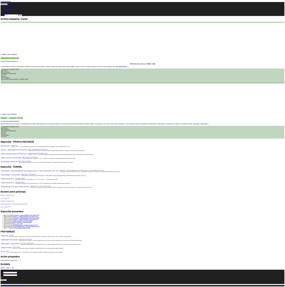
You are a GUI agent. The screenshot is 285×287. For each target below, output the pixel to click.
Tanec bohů (11, 235)
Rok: (2, 75)
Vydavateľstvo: (5, 73)
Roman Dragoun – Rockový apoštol (28, 174)
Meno (2, 272)
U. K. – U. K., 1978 (18, 223)
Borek (7, 267)
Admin (2, 267)
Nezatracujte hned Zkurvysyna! (25, 239)
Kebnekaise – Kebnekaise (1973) (7, 195)
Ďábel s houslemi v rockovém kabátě (29, 157)
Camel (8, 54)
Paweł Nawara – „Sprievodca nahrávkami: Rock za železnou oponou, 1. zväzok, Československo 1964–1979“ (82, 170)
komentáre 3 (16, 121)
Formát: (3, 76)
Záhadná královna (10, 58)
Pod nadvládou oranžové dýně (25, 161)
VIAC (122, 66)
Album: (14, 69)
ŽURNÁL (5, 9)
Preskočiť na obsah (13, 4)
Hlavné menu (4, 4)
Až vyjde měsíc (14, 145)
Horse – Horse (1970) (5, 198)
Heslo (2, 275)
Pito (13, 267)
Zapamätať (4, 277)
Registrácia (6, 282)
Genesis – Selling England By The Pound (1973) (37, 149)
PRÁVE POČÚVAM (7, 11)
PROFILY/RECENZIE (7, 8)
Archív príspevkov (5, 260)
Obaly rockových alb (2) (20, 178)
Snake (8, 61)
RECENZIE (14, 54)
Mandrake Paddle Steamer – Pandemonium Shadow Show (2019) (14, 204)
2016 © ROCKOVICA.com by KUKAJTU (11, 285)
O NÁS (5, 7)
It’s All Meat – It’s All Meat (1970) (7, 201)
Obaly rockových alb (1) (20, 182)
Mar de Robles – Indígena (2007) (27, 243)
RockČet (5, 12)
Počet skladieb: (5, 78)
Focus (7, 251)
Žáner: (2, 72)
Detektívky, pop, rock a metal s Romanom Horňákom (40, 186)
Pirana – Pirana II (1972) (5, 207)
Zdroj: (2, 79)
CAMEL (4, 54)
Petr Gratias (10, 121)
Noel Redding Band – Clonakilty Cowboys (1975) (25, 225)
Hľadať (2, 2)
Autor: (2, 70)
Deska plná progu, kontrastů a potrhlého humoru (37, 153)
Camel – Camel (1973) (12, 117)
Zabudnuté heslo (7, 283)
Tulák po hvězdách (16, 247)
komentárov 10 (14, 61)
